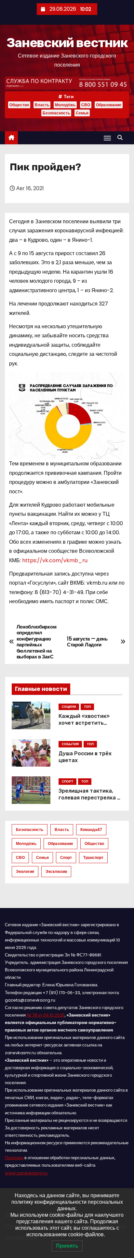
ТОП (87, 706)
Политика (14, 1158)
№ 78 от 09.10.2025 (46, 1015)
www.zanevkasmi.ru (26, 1173)
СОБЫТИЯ (70, 744)
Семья (82, 113)
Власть (42, 105)
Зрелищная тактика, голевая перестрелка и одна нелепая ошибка (89, 798)
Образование (108, 105)
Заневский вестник (67, 42)
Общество (19, 105)
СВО (85, 105)
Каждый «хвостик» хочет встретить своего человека (84, 723)
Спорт (66, 857)
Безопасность (56, 113)
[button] (121, 138)
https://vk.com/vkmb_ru (54, 560)
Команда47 (91, 829)
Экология (25, 871)
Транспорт (93, 857)
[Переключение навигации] (107, 138)
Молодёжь (65, 105)
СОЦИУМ (69, 706)
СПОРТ (67, 781)
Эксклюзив (56, 871)
